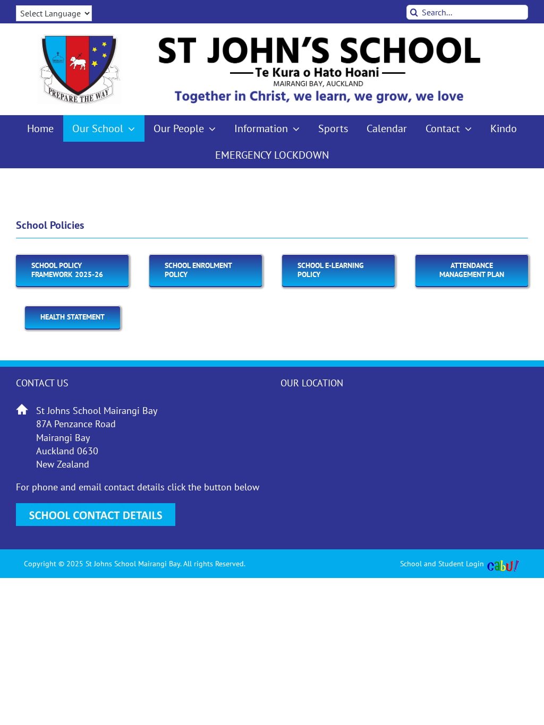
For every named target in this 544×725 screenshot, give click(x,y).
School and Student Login (442, 563)
